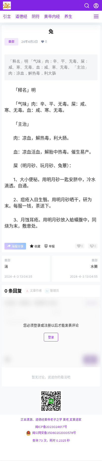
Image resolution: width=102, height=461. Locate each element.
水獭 (94, 266)
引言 (7, 16)
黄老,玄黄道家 (71, 419)
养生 (68, 16)
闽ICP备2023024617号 (51, 427)
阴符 (36, 16)
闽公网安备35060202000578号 (54, 433)
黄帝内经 (52, 16)
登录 (51, 337)
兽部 (11, 41)
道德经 (21, 16)
